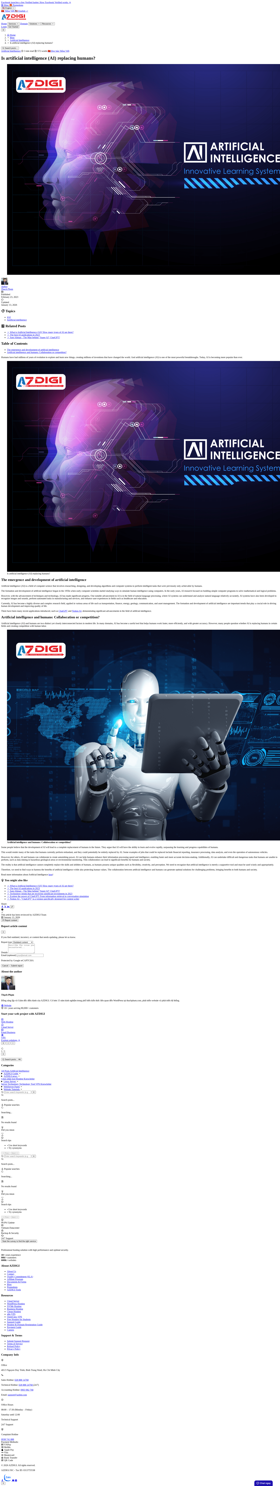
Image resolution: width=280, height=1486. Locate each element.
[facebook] (2, 1480)
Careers (10, 1330)
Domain (24, 23)
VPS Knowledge (43, 1084)
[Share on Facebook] (2, 906)
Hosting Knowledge (25, 1079)
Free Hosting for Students (19, 1319)
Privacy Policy (13, 1349)
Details (4, 952)
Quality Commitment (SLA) (20, 1276)
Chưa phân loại (8, 1079)
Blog (9, 1284)
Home (4, 23)
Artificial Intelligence (11, 51)
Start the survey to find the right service (19, 1241)
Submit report (16, 966)
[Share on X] (5, 906)
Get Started (13, 27)
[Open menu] (3, 29)
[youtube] (13, 1480)
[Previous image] (8, 1043)
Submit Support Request (18, 1341)
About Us (11, 1271)
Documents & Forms (16, 1282)
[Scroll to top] (3, 1483)
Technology (25, 1084)
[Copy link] (12, 906)
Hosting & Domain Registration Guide (25, 1324)
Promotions (12, 1287)
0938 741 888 (7, 1439)
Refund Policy (13, 1346)
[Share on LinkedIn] (8, 906)
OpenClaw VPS (14, 1317)
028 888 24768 (26, 1385)
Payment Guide (14, 1327)
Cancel (5, 966)
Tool (33, 1084)
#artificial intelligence (17, 320)
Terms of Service (15, 1343)
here (50, 874)
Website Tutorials (12, 1089)
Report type (6, 942)
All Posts (5, 1071)
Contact (10, 1274)
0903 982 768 (27, 1390)
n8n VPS (11, 1314)
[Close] (3, 932)
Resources (47, 24)
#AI (9, 317)
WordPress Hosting (16, 1303)
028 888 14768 (22, 1380)
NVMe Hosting (14, 1306)
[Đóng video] (3, 1054)
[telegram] (16, 1480)
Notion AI (76, 611)
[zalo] (8, 1480)
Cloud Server (13, 1301)
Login (4, 26)
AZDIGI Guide (11, 1073)
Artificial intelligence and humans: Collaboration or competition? (36, 352)
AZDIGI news (11, 1076)
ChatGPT (63, 611)
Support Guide (14, 1322)
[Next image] (13, 1043)
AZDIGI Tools (14, 1289)
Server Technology (10, 1084)
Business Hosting (15, 1309)
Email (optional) (8, 955)
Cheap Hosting (14, 1311)
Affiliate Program (15, 1279)
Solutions (33, 24)
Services (13, 24)
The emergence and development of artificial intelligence (33, 349)
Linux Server (10, 1081)
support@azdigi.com (17, 1395)
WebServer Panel (12, 1086)
